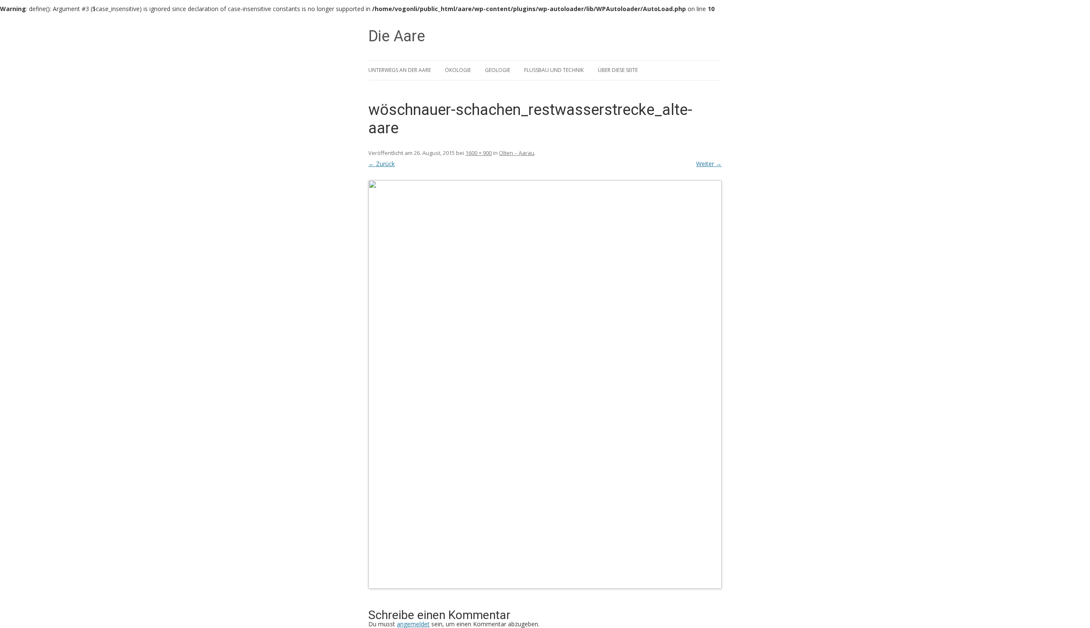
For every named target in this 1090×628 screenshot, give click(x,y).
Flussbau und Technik (554, 70)
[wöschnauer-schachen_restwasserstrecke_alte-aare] (545, 384)
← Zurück (381, 164)
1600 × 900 (478, 153)
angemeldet (413, 624)
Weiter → (709, 164)
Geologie (497, 70)
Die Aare (396, 36)
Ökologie (458, 70)
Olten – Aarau (516, 153)
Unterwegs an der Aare (399, 70)
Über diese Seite (618, 70)
